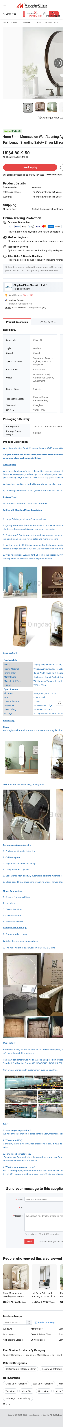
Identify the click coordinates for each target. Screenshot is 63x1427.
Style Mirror (43, 1391)
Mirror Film (27, 1391)
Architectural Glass (12, 1339)
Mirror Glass (37, 1328)
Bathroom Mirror (51, 22)
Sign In (8, 307)
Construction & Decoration (22, 22)
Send (29, 1241)
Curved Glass (37, 1339)
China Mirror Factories (16, 1383)
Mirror (39, 22)
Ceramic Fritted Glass (41, 1334)
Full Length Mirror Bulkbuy (18, 1398)
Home (5, 22)
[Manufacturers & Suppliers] (31, 5)
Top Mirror (10, 1391)
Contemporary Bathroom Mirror (21, 1368)
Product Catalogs (46, 1322)
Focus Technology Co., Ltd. (39, 1415)
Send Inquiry (30, 167)
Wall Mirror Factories (43, 1383)
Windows (7, 1328)
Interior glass (9, 1334)
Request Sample (54, 174)
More (5, 1404)
